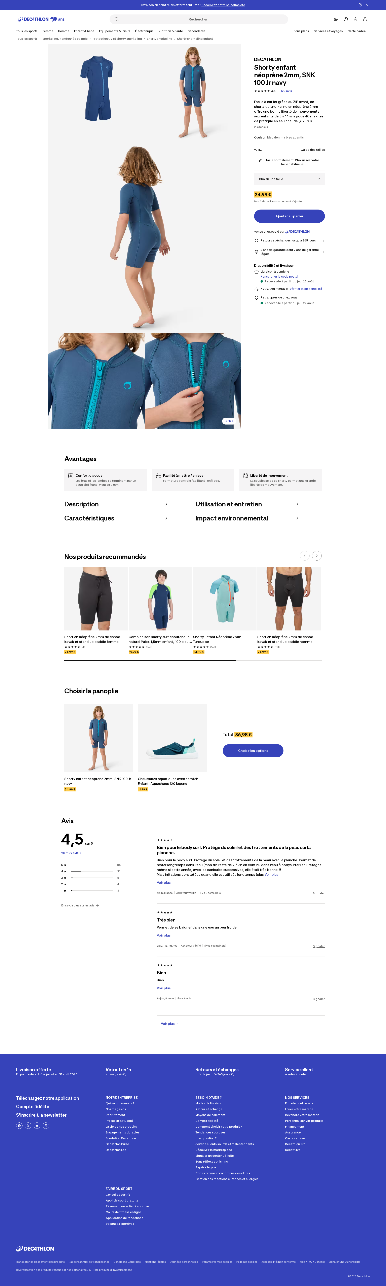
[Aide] (346, 19)
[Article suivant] (317, 556)
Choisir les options (253, 751)
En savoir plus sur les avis (77, 905)
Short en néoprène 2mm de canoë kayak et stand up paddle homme (285, 639)
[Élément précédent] (305, 556)
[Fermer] (366, 5)
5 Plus (229, 421)
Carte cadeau (358, 31)
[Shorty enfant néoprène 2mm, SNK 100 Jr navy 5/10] (193, 381)
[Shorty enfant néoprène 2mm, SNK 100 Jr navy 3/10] (144, 236)
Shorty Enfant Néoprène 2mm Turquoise (217, 639)
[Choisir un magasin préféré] (336, 19)
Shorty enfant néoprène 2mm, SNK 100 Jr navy (98, 781)
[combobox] (289, 179)
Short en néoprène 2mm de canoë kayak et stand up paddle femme (92, 639)
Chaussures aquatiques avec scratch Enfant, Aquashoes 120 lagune (168, 781)
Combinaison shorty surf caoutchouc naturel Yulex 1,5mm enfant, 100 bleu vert (159, 639)
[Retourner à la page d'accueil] (41, 19)
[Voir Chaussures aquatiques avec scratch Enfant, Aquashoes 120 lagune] (172, 738)
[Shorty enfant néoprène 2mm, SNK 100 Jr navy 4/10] (96, 381)
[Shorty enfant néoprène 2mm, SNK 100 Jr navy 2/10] (96, 92)
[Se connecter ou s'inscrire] (355, 19)
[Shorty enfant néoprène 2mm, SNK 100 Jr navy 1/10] (193, 92)
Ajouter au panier (289, 216)
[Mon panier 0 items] (365, 19)
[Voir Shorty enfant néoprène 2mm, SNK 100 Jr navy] (98, 738)
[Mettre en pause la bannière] (360, 5)
